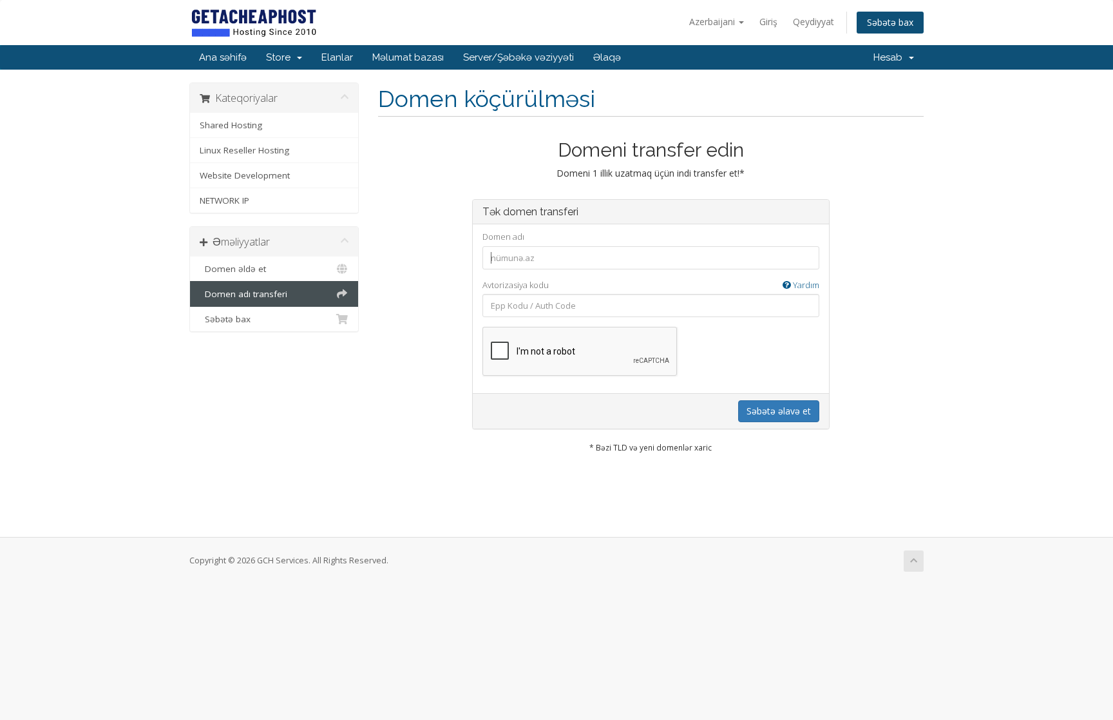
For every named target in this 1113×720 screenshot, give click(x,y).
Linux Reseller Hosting (244, 150)
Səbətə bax (890, 22)
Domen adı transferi (243, 294)
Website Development (245, 175)
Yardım (805, 285)
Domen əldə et (233, 269)
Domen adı (503, 236)
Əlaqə (607, 57)
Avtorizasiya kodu (650, 285)
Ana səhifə (223, 57)
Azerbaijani (713, 21)
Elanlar (337, 57)
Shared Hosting (231, 125)
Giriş (768, 21)
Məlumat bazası (408, 57)
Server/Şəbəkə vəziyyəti (518, 57)
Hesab (890, 57)
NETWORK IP (224, 200)
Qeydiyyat (813, 21)
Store (281, 57)
